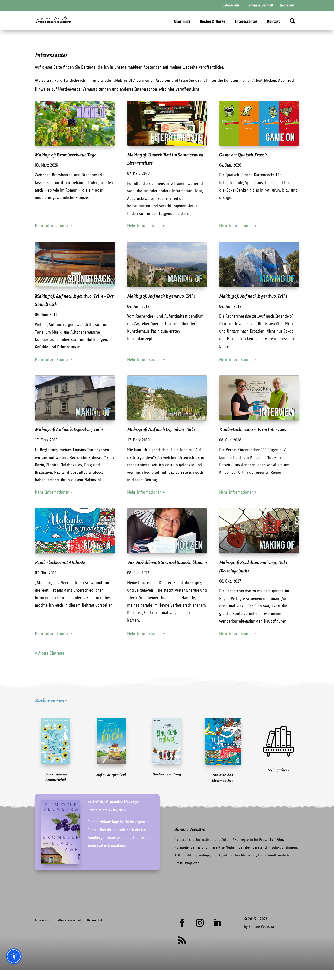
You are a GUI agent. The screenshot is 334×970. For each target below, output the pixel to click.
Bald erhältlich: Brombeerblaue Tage (113, 801)
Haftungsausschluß (69, 920)
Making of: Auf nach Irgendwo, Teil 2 (69, 429)
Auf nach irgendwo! (111, 774)
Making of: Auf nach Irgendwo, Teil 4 (161, 296)
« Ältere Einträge (49, 653)
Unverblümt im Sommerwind (55, 777)
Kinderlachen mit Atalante (60, 562)
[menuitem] (231, 5)
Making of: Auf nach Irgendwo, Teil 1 (161, 429)
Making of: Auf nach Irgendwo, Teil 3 (253, 296)
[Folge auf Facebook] (182, 923)
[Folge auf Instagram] (200, 923)
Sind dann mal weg (167, 774)
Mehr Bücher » (278, 770)
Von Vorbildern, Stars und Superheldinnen (167, 562)
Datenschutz (95, 920)
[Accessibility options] (14, 956)
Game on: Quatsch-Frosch (243, 154)
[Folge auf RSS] (182, 940)
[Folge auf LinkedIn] (217, 923)
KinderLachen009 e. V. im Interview (252, 429)
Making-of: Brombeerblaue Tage (65, 154)
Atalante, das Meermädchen (222, 777)
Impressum (42, 920)
